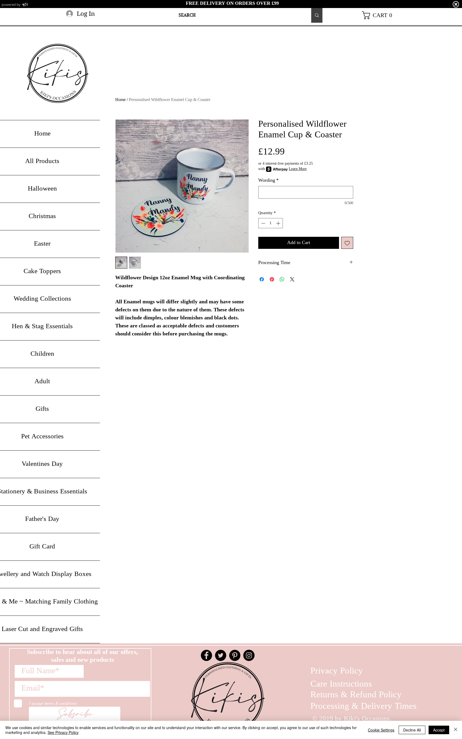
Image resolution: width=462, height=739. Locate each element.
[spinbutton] (270, 223)
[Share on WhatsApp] (282, 279)
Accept (439, 730)
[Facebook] (206, 655)
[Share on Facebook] (262, 279)
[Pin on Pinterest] (272, 279)
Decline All (412, 730)
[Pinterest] (234, 655)
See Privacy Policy (63, 732)
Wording (268, 180)
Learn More (298, 169)
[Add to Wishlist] (347, 243)
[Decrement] (262, 223)
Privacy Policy (336, 671)
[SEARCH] (316, 15)
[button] (379, 15)
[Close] (455, 730)
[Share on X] (292, 279)
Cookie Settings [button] (381, 730)
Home (120, 100)
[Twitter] (220, 655)
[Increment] (278, 223)
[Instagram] (249, 655)
